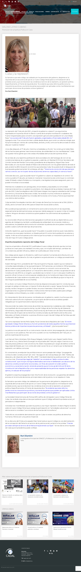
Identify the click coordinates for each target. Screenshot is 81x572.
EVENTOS (31, 11)
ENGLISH (75, 1)
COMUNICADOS (55, 11)
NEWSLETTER (66, 11)
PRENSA (47, 11)
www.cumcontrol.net (3, 547)
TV (60, 11)
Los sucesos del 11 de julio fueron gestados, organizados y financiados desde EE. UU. (41, 138)
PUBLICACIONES (39, 11)
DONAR (75, 11)
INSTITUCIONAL (15, 11)
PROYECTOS (24, 11)
